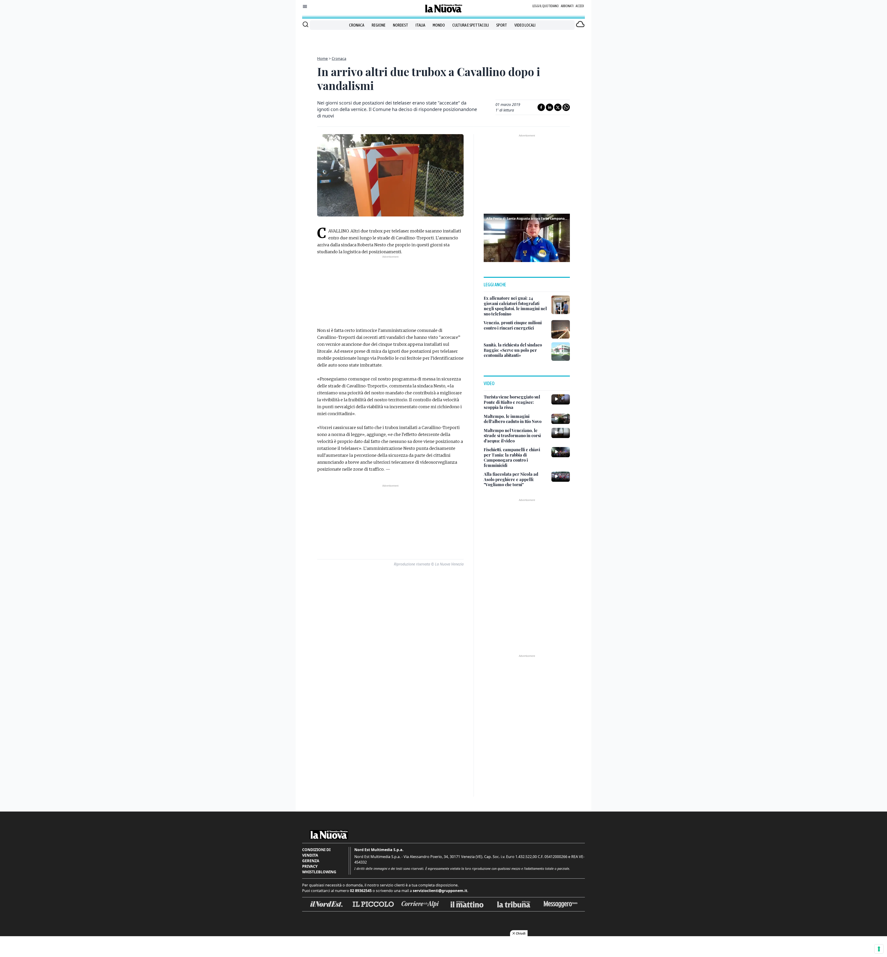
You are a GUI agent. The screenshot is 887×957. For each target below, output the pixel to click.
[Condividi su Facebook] (541, 107)
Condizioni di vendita (316, 852)
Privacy (310, 866)
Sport (501, 25)
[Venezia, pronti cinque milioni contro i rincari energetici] (560, 329)
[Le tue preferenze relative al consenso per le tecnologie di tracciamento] (879, 949)
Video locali (524, 25)
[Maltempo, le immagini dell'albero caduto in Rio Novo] (560, 419)
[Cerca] (305, 24)
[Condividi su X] (558, 107)
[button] (527, 237)
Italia (420, 25)
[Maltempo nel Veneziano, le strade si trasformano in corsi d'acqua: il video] (560, 433)
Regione (379, 25)
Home (322, 58)
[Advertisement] (443, 40)
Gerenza (310, 860)
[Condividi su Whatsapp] (566, 107)
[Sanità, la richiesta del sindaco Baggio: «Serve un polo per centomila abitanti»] (560, 351)
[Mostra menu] (305, 6)
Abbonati (567, 6)
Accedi (580, 6)
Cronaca (356, 25)
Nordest (400, 25)
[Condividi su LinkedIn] (549, 107)
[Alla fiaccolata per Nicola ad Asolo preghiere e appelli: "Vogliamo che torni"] (560, 477)
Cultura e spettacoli (470, 25)
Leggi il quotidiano (545, 6)
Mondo (439, 25)
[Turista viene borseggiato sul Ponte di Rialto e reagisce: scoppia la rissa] (560, 399)
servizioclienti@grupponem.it (440, 890)
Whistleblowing (319, 871)
